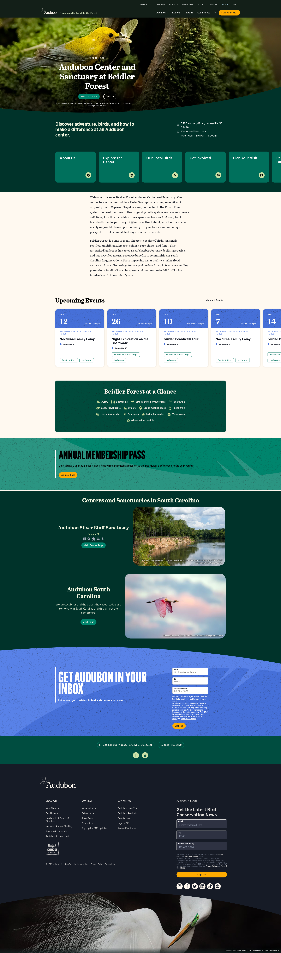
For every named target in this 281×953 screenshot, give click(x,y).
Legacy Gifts (124, 823)
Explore (176, 12)
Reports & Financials (56, 831)
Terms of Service (199, 699)
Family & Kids (69, 360)
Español (235, 4)
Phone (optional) (181, 688)
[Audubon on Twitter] (195, 886)
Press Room (88, 818)
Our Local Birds (159, 158)
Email (176, 669)
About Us (161, 12)
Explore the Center (112, 160)
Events (189, 12)
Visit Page (88, 622)
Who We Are (52, 808)
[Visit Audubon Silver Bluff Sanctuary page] (140, 536)
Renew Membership (128, 828)
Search (215, 12)
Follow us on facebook (136, 755)
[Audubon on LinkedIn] (202, 886)
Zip (175, 679)
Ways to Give (187, 4)
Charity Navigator (52, 848)
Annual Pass (68, 475)
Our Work (161, 4)
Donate (224, 4)
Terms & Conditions (188, 719)
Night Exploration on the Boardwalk (131, 338)
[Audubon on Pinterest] (218, 886)
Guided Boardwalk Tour (183, 338)
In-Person (87, 360)
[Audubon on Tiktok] (210, 886)
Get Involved (203, 12)
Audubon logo (50, 11)
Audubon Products (127, 813)
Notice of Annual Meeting (59, 826)
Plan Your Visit (229, 12)
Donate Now (124, 818)
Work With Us (89, 808)
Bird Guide (173, 4)
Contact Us (87, 823)
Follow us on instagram (145, 755)
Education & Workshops (126, 355)
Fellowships (88, 813)
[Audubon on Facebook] (187, 886)
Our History (52, 813)
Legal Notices (83, 864)
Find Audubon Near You (207, 4)
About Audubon (146, 4)
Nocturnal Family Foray (79, 338)
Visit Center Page (93, 545)
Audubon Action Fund (57, 836)
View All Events (214, 300)
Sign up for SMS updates (94, 828)
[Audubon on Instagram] (180, 886)
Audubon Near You (128, 808)
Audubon (57, 782)
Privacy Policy (183, 699)
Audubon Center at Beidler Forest (79, 13)
